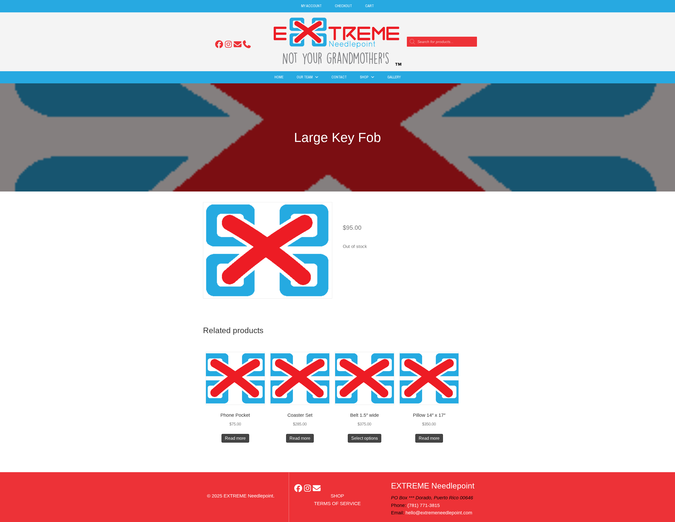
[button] (219, 44)
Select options (364, 438)
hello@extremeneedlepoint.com (439, 512)
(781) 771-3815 (423, 505)
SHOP (337, 496)
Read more (235, 438)
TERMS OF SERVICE (337, 503)
